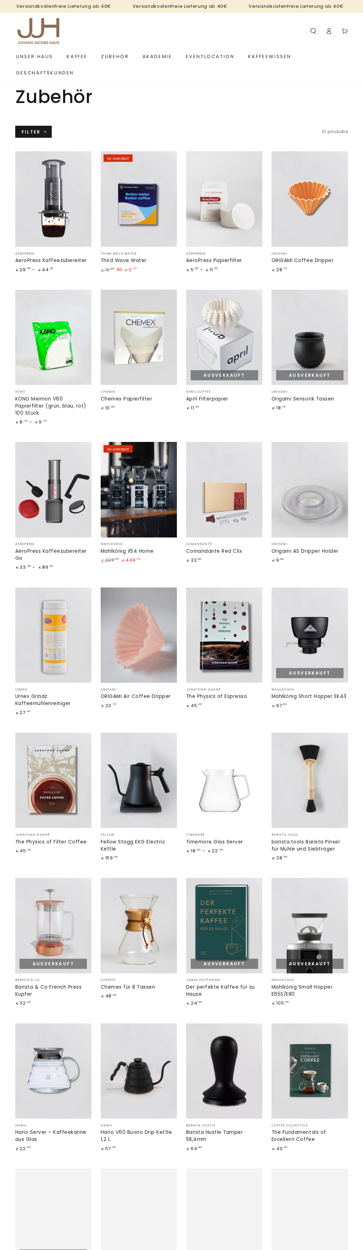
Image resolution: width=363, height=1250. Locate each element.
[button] (313, 31)
